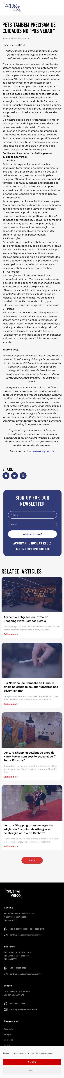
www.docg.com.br (43, 451)
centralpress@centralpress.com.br (25, 935)
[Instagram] (23, 549)
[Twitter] (29, 549)
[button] (5, 475)
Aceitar (32, 1062)
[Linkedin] (35, 549)
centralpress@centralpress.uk (23, 1009)
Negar (32, 1070)
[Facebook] (17, 549)
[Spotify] (47, 549)
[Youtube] (41, 549)
